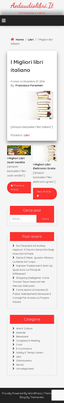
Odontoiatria (23, 360)
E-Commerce (24, 348)
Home (20, 39)
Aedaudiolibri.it (32, 5)
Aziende (20, 332)
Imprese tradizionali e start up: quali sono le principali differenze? (33, 269)
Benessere (22, 336)
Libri (31, 39)
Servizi (20, 364)
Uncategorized (25, 368)
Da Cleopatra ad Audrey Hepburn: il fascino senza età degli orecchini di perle (33, 249)
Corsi (19, 344)
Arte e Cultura (24, 328)
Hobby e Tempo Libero (29, 352)
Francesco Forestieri (29, 85)
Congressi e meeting (28, 340)
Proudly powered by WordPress (22, 393)
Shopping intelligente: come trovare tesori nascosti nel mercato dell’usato (31, 281)
